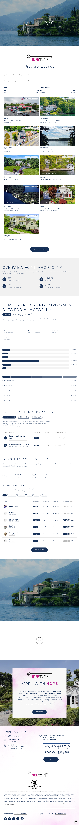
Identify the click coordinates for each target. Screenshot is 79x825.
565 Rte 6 (12, 528)
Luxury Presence (20, 814)
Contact (39, 712)
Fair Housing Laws (9, 804)
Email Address (49, 740)
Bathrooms (31, 81)
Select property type (11, 81)
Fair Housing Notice (9, 791)
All (5, 495)
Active (30, 495)
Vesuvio (11, 540)
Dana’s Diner (13, 526)
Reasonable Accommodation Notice (59, 791)
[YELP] (17, 818)
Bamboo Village (13, 519)
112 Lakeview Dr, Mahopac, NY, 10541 (18, 446)
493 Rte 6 (12, 535)
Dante (11, 512)
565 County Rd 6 (14, 521)
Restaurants (13, 495)
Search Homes (39, 249)
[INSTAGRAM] (9, 818)
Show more (39, 549)
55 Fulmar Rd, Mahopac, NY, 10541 (18, 439)
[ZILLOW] (22, 818)
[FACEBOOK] (5, 818)
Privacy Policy (62, 753)
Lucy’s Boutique (13, 506)
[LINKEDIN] (13, 818)
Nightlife (45, 495)
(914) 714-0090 (13, 741)
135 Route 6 (12, 514)
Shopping (22, 495)
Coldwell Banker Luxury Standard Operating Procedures (31, 791)
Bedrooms (56, 81)
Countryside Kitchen (15, 533)
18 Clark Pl (12, 541)
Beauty (37, 495)
